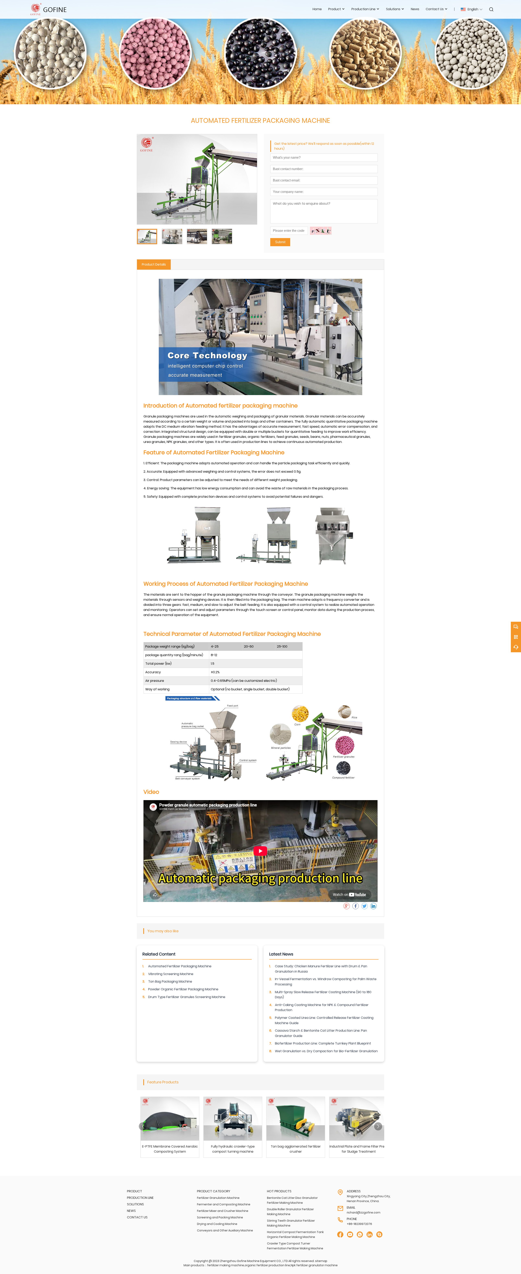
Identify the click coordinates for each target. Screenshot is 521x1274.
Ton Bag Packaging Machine (170, 981)
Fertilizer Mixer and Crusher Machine (222, 1211)
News (415, 9)
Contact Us (137, 1217)
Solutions (135, 1204)
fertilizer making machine (225, 1265)
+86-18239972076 (359, 1224)
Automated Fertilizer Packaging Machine (179, 966)
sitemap (321, 1261)
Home (317, 9)
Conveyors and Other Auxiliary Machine (225, 1230)
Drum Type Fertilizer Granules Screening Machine (186, 997)
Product (134, 1191)
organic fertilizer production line (267, 1265)
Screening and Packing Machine (220, 1217)
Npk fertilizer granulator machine (314, 1265)
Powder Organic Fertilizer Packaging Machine (183, 989)
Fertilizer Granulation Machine (218, 1198)
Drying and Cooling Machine (217, 1224)
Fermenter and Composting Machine (223, 1204)
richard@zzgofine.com (363, 1212)
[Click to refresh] (321, 231)
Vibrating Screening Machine (170, 974)
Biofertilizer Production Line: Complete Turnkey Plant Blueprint (323, 1043)
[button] (143, 1126)
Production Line (140, 1197)
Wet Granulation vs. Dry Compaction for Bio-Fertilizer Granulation (326, 1051)
